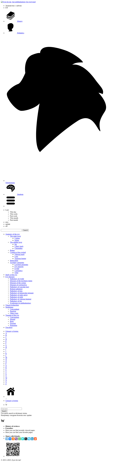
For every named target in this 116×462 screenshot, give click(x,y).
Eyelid (16, 269)
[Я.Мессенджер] (22, 438)
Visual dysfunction (12, 305)
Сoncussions (14, 317)
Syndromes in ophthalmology (20, 303)
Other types (14, 313)
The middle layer (16, 242)
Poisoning (13, 325)
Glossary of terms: (11, 331)
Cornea (17, 238)
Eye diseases (9, 277)
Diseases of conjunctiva (18, 285)
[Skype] (29, 438)
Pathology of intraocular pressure (22, 293)
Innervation (14, 260)
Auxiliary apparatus (17, 263)
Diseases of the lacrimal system (21, 281)
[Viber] (16, 438)
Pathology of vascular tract (19, 287)
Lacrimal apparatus (21, 265)
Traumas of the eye (12, 315)
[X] (25, 438)
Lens (16, 256)
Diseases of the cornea (18, 283)
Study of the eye (11, 275)
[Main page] (11, 397)
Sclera (16, 240)
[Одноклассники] (13, 438)
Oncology (9, 327)
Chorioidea (18, 248)
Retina (12, 250)
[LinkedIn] (32, 438)
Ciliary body (18, 246)
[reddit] (35, 438)
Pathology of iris (16, 301)
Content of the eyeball (18, 252)
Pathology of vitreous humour (20, 299)
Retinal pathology (16, 289)
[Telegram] (6, 438)
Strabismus (9, 307)
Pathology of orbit (16, 297)
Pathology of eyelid (17, 279)
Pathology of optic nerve (19, 295)
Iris (15, 244)
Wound (12, 319)
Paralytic (13, 311)
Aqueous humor (20, 258)
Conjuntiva (18, 271)
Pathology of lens (16, 291)
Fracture (13, 323)
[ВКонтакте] (10, 438)
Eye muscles (18, 267)
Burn (12, 321)
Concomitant (14, 309)
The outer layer (15, 236)
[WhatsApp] (19, 438)
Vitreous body (19, 254)
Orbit (16, 273)
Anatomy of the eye (12, 234)
